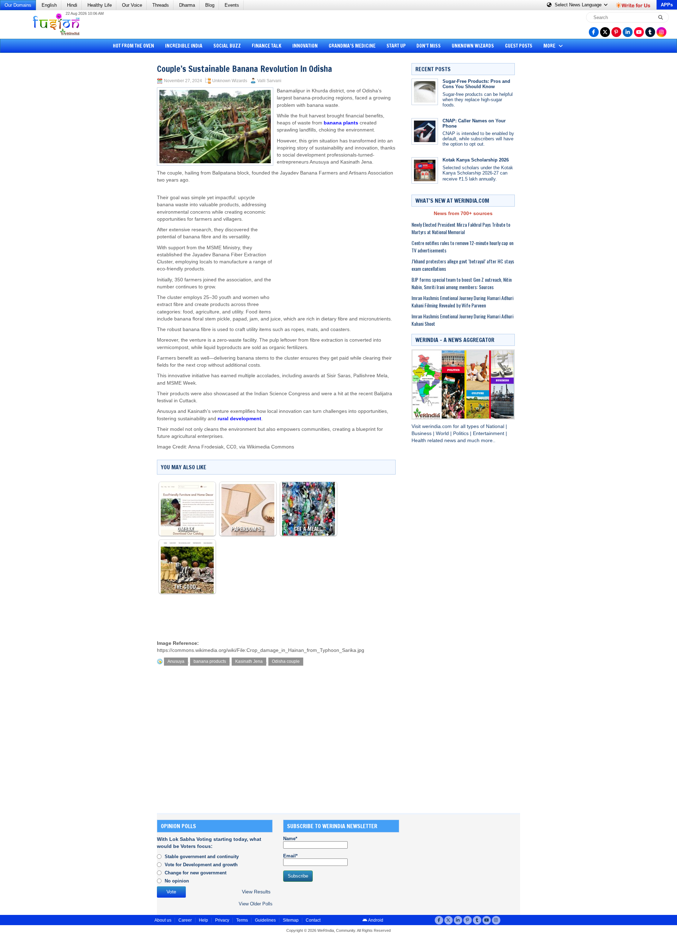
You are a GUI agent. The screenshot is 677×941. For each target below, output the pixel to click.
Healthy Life (99, 5)
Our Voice (132, 5)
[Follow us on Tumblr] (650, 32)
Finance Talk (266, 45)
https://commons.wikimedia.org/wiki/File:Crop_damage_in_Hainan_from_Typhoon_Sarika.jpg (260, 650)
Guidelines (265, 920)
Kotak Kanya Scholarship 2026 (476, 160)
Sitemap (291, 920)
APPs (667, 4)
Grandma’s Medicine (352, 45)
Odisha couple (286, 661)
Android (375, 920)
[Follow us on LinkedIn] (628, 32)
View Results (256, 891)
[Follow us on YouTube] (639, 32)
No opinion (177, 881)
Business (422, 433)
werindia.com (437, 426)
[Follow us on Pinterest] (616, 32)
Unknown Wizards (473, 45)
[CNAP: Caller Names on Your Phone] (424, 131)
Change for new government (195, 872)
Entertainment (489, 433)
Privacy (222, 920)
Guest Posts (518, 45)
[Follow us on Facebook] (594, 32)
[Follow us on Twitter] (605, 32)
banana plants (341, 123)
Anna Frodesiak (206, 447)
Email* (290, 855)
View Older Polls (256, 903)
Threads (160, 5)
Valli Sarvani (269, 80)
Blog (209, 5)
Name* (290, 838)
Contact (313, 920)
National (496, 426)
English (49, 5)
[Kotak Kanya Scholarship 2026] (424, 170)
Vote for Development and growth (201, 864)
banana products (210, 661)
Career (185, 920)
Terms (242, 920)
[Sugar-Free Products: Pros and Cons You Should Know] (424, 92)
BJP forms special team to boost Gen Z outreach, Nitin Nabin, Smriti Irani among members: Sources (461, 283)
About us (162, 920)
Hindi (72, 5)
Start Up (396, 45)
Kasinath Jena (249, 661)
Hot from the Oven (133, 45)
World (443, 433)
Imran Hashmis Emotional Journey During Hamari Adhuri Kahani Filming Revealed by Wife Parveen (462, 301)
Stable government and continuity (202, 856)
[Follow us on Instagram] (661, 32)
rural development (239, 418)
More (549, 45)
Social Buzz (227, 45)
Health (419, 440)
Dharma (187, 5)
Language (579, 4)
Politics (461, 433)
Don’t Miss (428, 45)
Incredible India (183, 45)
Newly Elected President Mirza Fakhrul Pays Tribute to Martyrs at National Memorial (460, 228)
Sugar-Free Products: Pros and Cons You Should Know (476, 84)
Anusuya (175, 661)
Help (203, 920)
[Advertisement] (32, 164)
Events (232, 5)
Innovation (305, 45)
